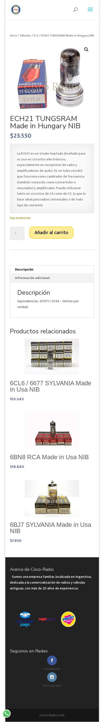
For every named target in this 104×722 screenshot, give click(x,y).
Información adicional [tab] (32, 278)
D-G (36, 35)
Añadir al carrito (51, 233)
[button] (86, 49)
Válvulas (25, 35)
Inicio (13, 35)
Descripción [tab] (24, 269)
